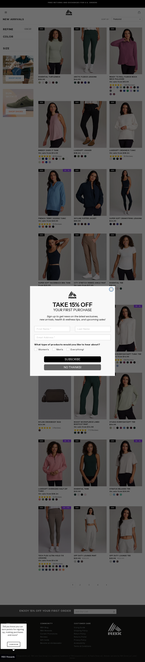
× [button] (25, 621)
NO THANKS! (72, 367)
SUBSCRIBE (72, 359)
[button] (17, 656)
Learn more (13, 644)
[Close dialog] (111, 289)
